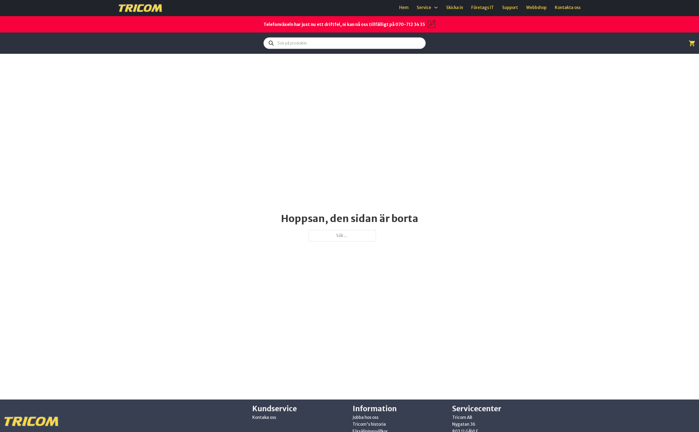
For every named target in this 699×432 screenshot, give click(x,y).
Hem (403, 7)
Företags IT (482, 7)
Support (510, 7)
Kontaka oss (264, 417)
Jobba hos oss (365, 417)
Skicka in (454, 7)
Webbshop (536, 7)
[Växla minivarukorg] (692, 43)
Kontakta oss (567, 7)
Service (424, 7)
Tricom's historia (369, 424)
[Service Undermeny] (436, 7)
